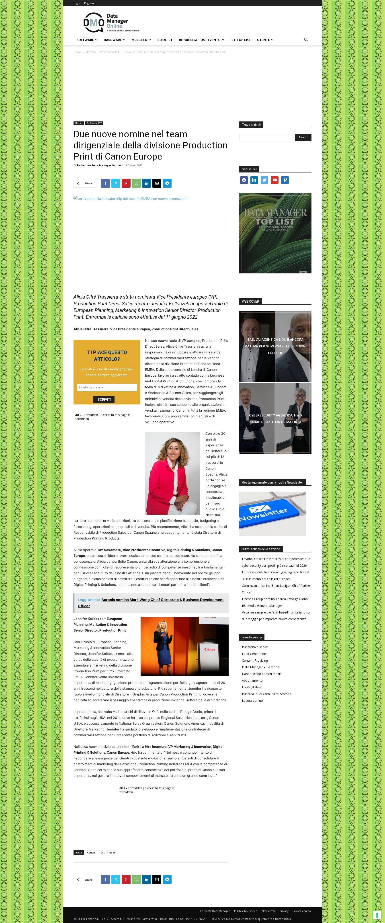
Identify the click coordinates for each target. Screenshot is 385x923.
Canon (91, 852)
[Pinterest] (126, 183)
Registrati (89, 3)
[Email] (156, 183)
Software (85, 40)
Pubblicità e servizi (255, 647)
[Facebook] (105, 183)
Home (77, 52)
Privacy (284, 911)
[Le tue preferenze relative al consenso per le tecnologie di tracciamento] (377, 915)
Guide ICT (165, 40)
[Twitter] (115, 183)
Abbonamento (252, 680)
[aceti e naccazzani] (275, 418)
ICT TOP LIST (241, 40)
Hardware (113, 40)
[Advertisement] (192, 88)
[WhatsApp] (136, 183)
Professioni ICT (109, 52)
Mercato (139, 40)
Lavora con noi (253, 700)
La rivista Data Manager (215, 911)
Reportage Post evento (200, 40)
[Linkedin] (146, 183)
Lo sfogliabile (251, 687)
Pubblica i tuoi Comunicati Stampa (266, 694)
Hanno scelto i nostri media (262, 674)
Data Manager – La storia (260, 667)
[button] (306, 40)
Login (77, 3)
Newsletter (268, 911)
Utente (263, 40)
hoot (112, 852)
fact (102, 852)
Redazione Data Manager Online (99, 165)
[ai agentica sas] (275, 346)
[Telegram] (167, 183)
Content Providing (255, 660)
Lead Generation (254, 654)
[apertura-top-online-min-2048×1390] (275, 233)
